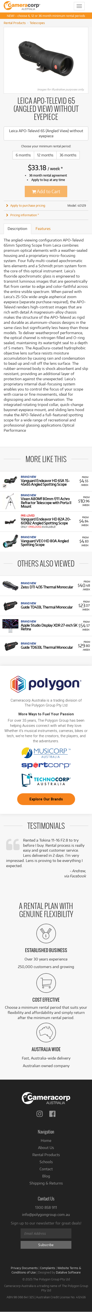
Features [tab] (43, 228)
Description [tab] (17, 228)
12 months (45, 155)
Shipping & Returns (46, 1183)
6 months (23, 155)
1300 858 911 (46, 1207)
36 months (68, 155)
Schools (46, 1162)
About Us (46, 1147)
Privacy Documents (24, 1268)
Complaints (47, 1268)
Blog (46, 1176)
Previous (6, 58)
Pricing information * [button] (24, 215)
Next (85, 58)
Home (46, 1140)
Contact (46, 1169)
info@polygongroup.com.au (46, 1214)
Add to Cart (48, 191)
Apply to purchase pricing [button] (27, 205)
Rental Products (15, 23)
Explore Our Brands (46, 799)
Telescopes (37, 23)
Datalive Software (68, 1272)
